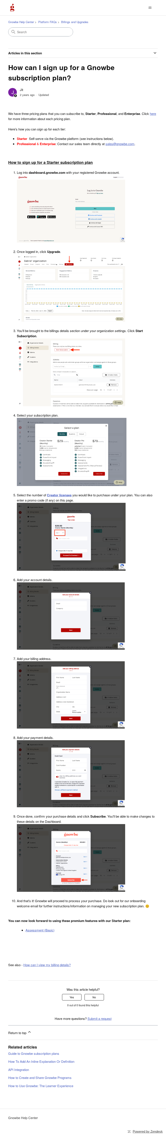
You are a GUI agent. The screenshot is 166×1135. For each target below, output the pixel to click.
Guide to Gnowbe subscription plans (33, 1053)
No (94, 997)
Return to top (17, 1032)
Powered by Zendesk (148, 1131)
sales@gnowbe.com (119, 143)
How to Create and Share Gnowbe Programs (40, 1077)
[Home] (12, 8)
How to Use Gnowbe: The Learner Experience (40, 1085)
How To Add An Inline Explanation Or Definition (41, 1061)
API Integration (18, 1069)
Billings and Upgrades (74, 22)
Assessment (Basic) (40, 930)
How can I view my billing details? (47, 965)
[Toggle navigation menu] (150, 7)
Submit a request (100, 1018)
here (153, 113)
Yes (72, 997)
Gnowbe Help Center (21, 22)
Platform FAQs (47, 22)
